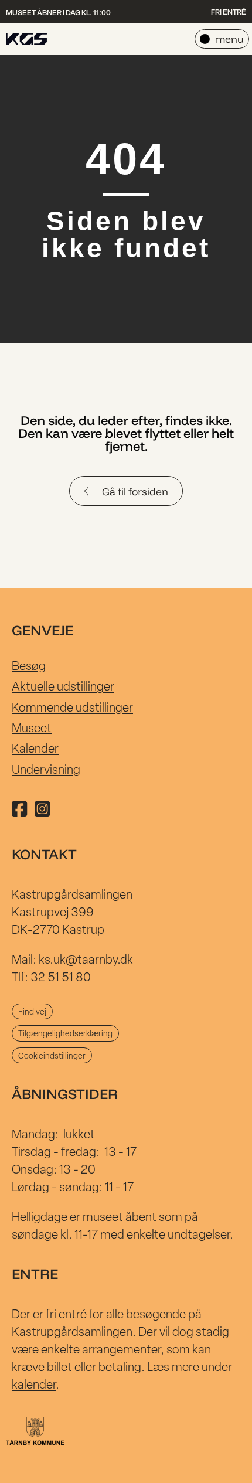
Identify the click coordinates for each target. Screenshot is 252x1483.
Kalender (35, 748)
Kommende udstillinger (72, 707)
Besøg (29, 665)
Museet (32, 727)
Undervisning (46, 769)
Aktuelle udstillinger (63, 686)
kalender (34, 1384)
